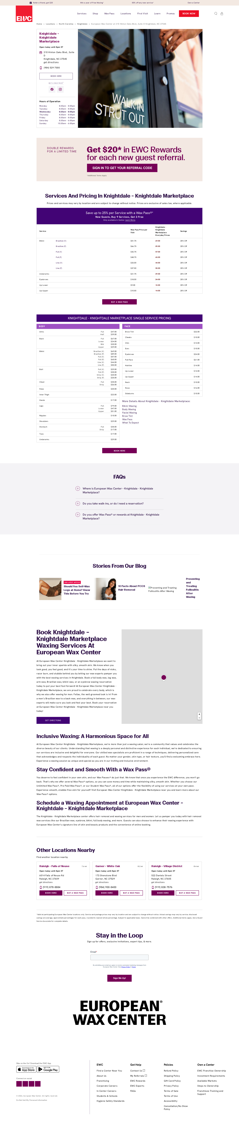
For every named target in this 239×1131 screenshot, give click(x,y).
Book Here (56, 76)
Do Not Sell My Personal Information (31, 1100)
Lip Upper (43, 290)
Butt (41, 369)
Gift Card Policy (172, 1080)
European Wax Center (32, 1096)
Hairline (128, 365)
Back (41, 338)
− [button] (199, 717)
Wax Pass (127, 419)
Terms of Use (171, 1096)
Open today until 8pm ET (51, 47)
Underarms (44, 274)
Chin (127, 343)
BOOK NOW (189, 13)
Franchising (103, 1080)
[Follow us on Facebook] (52, 89)
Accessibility (170, 1100)
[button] (216, 14)
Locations (51, 24)
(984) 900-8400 (107, 887)
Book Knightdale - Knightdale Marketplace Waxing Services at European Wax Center (72, 642)
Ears (127, 348)
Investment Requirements (211, 1075)
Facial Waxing (129, 412)
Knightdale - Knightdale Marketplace (49, 37)
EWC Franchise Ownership (211, 1070)
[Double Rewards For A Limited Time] (119, 180)
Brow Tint (129, 332)
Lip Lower (43, 285)
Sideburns (129, 393)
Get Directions (53, 720)
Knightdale (82, 24)
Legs (41, 406)
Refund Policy (171, 1070)
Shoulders (43, 421)
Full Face (129, 360)
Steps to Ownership (208, 1085)
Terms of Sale (171, 1091)
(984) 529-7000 (52, 67)
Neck (127, 382)
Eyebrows (43, 279)
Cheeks (128, 337)
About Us (101, 1075)
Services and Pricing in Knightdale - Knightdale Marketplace (119, 196)
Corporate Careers (107, 1085)
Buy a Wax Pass (56, 83)
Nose (127, 388)
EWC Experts (137, 1085)
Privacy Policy (171, 1085)
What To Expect (130, 422)
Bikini (41, 241)
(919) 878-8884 (51, 887)
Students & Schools (107, 1096)
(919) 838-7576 (163, 887)
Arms (41, 332)
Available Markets (207, 1080)
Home (40, 24)
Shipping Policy (172, 1075)
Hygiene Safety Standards (110, 1100)
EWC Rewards (138, 1080)
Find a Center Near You (109, 1070)
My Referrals (137, 1075)
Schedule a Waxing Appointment (77, 803)
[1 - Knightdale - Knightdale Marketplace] (164, 678)
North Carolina (66, 24)
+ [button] (199, 714)
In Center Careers (106, 1091)
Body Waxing (129, 409)
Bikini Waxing (129, 406)
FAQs (133, 1091)
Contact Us (136, 1070)
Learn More (130, 220)
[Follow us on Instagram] (60, 89)
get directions (51, 62)
